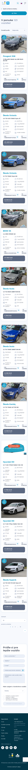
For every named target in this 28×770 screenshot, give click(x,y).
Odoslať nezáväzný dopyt (14, 703)
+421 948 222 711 (18, 721)
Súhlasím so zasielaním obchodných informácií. (12, 699)
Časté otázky (4, 733)
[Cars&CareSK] (2, 747)
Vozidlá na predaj (5, 724)
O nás (2, 730)
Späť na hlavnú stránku (10, 9)
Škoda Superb (9, 580)
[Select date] (23, 670)
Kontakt (3, 738)
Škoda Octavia (10, 115)
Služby (3, 736)
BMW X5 (7, 231)
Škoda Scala (8, 289)
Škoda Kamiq (9, 404)
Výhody (3, 727)
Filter (15, 13)
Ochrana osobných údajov (14, 766)
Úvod (2, 721)
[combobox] (12, 670)
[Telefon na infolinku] (17, 3)
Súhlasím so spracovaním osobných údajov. (12, 696)
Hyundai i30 (8, 462)
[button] (17, 79)
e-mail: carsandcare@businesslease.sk (19, 731)
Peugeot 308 (9, 56)
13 (20, 626)
